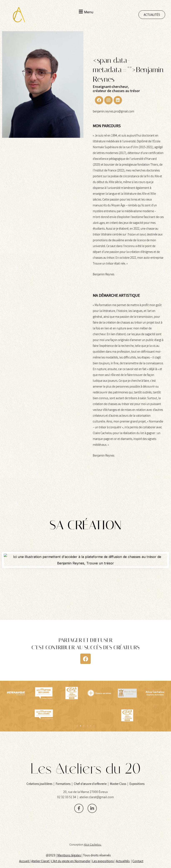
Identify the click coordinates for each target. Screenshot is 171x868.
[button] (85, 12)
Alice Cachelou (93, 844)
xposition (105, 861)
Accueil (24, 861)
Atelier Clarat (40, 861)
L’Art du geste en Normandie (70, 861)
